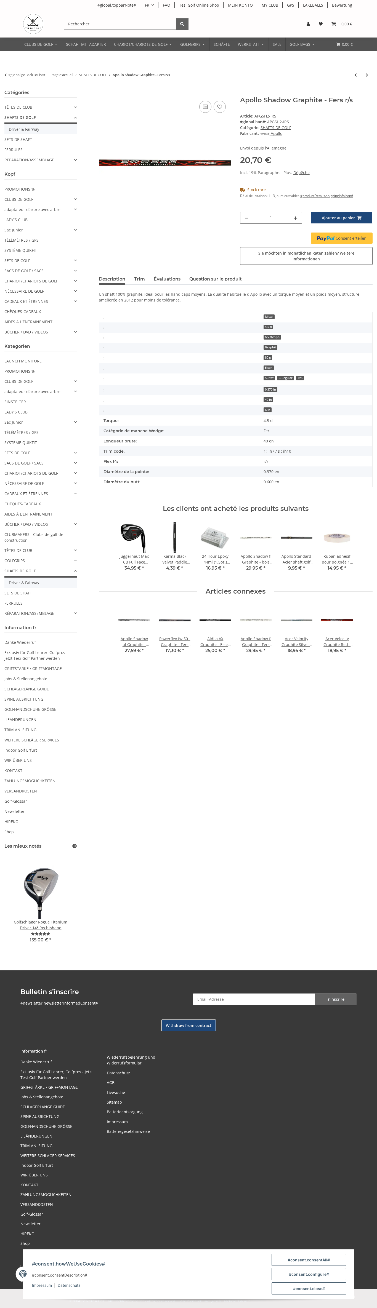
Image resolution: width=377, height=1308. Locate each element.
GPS (290, 5)
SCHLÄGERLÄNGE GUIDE (26, 689)
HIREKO (11, 821)
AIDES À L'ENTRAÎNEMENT (28, 321)
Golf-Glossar (15, 801)
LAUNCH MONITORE (23, 361)
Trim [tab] (139, 279)
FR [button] (147, 5)
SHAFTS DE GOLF (276, 127)
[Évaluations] (40, 933)
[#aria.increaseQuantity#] (296, 217)
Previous (18, 902)
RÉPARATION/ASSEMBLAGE (29, 159)
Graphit (270, 347)
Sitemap (114, 1102)
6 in (267, 410)
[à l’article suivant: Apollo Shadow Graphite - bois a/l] (367, 75)
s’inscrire (336, 999)
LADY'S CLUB (16, 219)
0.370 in (270, 389)
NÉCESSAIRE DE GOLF (24, 291)
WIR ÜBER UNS (18, 760)
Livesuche (116, 1092)
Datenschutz (69, 1285)
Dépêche (301, 172)
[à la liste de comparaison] (205, 107)
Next (63, 902)
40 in (268, 400)
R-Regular (285, 378)
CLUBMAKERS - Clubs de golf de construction (33, 537)
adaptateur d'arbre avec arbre (32, 209)
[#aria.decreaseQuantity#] (246, 217)
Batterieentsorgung (125, 1111)
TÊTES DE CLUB (18, 107)
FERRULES (13, 149)
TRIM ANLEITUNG (20, 729)
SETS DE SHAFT (18, 139)
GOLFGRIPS (14, 560)
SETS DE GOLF (17, 260)
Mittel (269, 317)
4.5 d (268, 327)
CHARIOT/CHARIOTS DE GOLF (31, 281)
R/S (300, 378)
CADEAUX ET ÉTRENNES (26, 301)
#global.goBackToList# (26, 74)
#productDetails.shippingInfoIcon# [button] (326, 195)
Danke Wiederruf (20, 642)
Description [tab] (112, 279)
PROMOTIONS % (19, 189)
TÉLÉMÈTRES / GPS (21, 240)
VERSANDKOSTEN (20, 791)
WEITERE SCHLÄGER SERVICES (31, 740)
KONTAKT (13, 770)
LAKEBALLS (313, 5)
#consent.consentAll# (309, 1260)
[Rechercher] (182, 24)
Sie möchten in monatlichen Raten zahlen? (306, 255)
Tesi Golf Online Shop (199, 5)
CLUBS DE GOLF (18, 199)
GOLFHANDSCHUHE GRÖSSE (30, 709)
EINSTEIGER (15, 401)
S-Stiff (269, 378)
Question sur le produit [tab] (215, 279)
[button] (308, 23)
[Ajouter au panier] (103, 93)
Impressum (42, 1285)
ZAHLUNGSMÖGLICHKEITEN (29, 780)
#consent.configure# (309, 1274)
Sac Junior (13, 230)
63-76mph (272, 337)
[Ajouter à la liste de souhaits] (220, 107)
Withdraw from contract (188, 1025)
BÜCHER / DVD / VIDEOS (26, 332)
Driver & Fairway (24, 129)
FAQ (166, 5)
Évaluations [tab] (167, 279)
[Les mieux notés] (74, 846)
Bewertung (342, 5)
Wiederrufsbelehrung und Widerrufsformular (131, 1060)
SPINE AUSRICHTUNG (23, 699)
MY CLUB (270, 5)
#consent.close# (309, 1288)
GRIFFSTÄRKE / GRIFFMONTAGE (33, 668)
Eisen (268, 368)
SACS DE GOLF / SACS (24, 270)
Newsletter (14, 811)
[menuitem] (41, 44)
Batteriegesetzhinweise (128, 1131)
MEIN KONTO (240, 5)
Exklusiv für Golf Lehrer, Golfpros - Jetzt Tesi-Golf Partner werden (36, 655)
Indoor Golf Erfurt (20, 750)
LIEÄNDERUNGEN (20, 719)
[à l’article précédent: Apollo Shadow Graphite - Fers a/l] (355, 75)
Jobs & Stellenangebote (25, 678)
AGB (111, 1082)
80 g (268, 357)
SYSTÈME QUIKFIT (20, 250)
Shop (9, 831)
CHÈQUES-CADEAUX (22, 311)
